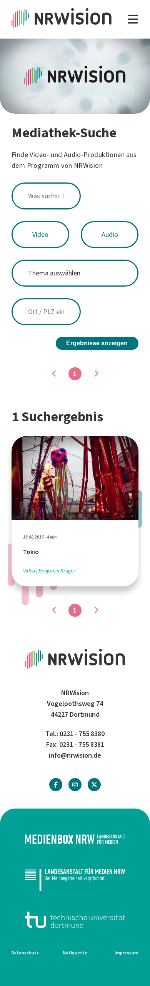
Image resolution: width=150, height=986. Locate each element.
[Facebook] (56, 785)
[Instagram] (75, 785)
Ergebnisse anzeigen (97, 343)
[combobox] (75, 195)
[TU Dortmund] (75, 919)
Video (40, 234)
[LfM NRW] (75, 879)
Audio (110, 234)
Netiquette (75, 953)
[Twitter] (94, 785)
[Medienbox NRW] (75, 839)
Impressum (126, 953)
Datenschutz (25, 953)
